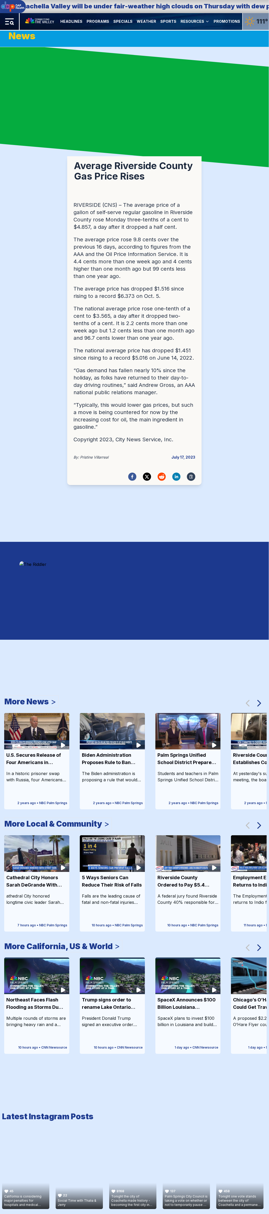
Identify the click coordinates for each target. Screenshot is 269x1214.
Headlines (71, 21)
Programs (98, 21)
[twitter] (147, 476)
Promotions (227, 21)
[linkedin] (176, 476)
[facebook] (132, 476)
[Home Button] (40, 21)
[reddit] (161, 476)
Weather (146, 21)
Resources (192, 21)
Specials (123, 21)
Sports (168, 21)
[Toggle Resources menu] (207, 21)
